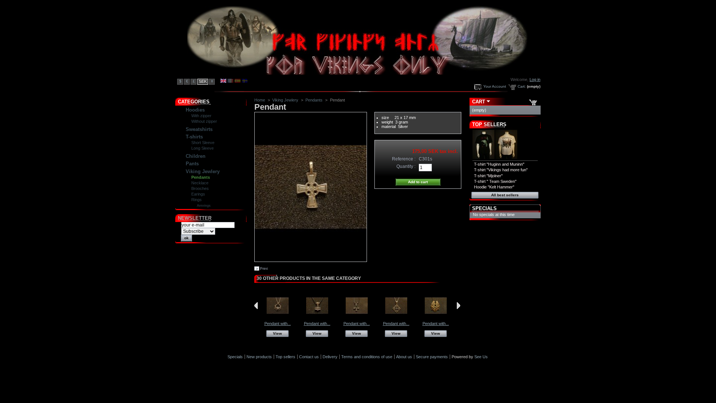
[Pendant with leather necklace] (317, 319)
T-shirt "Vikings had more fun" (501, 170)
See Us (481, 356)
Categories (194, 101)
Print (264, 268)
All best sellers (505, 195)
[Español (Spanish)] (238, 81)
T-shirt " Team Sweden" (495, 181)
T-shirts (194, 137)
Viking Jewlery (203, 171)
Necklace (199, 183)
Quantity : (405, 166)
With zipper (201, 115)
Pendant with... (277, 323)
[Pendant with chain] (278, 319)
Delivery (330, 356)
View (277, 333)
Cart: (522, 86)
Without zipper (204, 121)
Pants (192, 163)
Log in (535, 79)
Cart (478, 101)
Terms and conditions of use (366, 356)
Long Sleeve (202, 148)
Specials (484, 208)
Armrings (204, 205)
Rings (196, 199)
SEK (203, 81)
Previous (256, 305)
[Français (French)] (230, 81)
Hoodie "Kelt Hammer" (494, 187)
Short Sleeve (202, 142)
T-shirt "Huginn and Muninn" (499, 164)
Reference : (403, 159)
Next (458, 305)
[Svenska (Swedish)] (245, 81)
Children (195, 156)
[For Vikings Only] (359, 73)
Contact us (309, 356)
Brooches (200, 188)
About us (404, 356)
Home (259, 100)
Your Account (494, 86)
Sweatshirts (199, 129)
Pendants (200, 177)
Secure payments (432, 356)
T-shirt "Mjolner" (488, 176)
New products (259, 356)
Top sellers (489, 124)
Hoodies (195, 110)
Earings (198, 194)
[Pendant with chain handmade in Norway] (436, 319)
